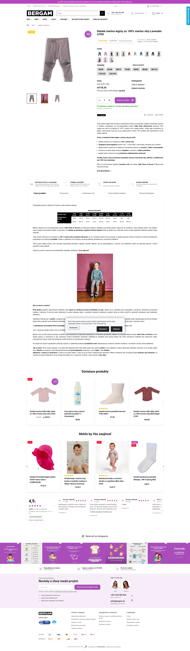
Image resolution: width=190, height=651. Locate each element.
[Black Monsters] (117, 53)
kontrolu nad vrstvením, (146, 353)
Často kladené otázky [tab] (116, 193)
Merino (39, 350)
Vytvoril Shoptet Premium (75, 647)
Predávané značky (132, 625)
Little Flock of (139, 126)
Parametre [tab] (64, 193)
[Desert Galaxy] (129, 53)
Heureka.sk (63, 512)
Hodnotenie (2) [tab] (88, 193)
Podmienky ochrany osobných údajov (83, 619)
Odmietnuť (103, 329)
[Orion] (147, 53)
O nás (28, 6)
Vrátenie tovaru (76, 622)
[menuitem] (30, 19)
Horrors (147, 126)
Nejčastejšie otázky (133, 622)
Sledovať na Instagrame (96, 536)
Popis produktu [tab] (40, 193)
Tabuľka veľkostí (138, 65)
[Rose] (111, 59)
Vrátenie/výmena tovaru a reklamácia (74, 6)
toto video (102, 355)
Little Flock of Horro (71, 228)
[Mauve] (105, 53)
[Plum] (99, 59)
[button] (43, 486)
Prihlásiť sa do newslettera (87, 587)
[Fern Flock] (135, 53)
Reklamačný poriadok (78, 625)
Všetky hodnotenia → (37, 520)
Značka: (147, 41)
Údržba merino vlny (39, 6)
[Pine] (159, 53)
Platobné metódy (104, 624)
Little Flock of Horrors (146, 164)
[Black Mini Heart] (111, 53)
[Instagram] (132, 600)
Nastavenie (73, 328)
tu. (152, 343)
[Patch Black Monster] (153, 53)
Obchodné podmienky (78, 616)
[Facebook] (132, 595)
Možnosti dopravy (105, 621)
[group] (43, 466)
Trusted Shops (158, 513)
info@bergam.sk (118, 601)
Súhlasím (116, 329)
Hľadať (102, 13)
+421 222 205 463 (118, 595)
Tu (156, 164)
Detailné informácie (103, 171)
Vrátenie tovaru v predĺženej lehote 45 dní (110, 617)
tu (105, 323)
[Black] (123, 53)
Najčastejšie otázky (54, 6)
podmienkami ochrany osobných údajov (66, 591)
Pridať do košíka (123, 100)
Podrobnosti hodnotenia (125, 40)
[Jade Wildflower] (99, 53)
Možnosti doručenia (138, 88)
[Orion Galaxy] (141, 53)
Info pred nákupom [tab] (146, 193)
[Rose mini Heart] (105, 59)
